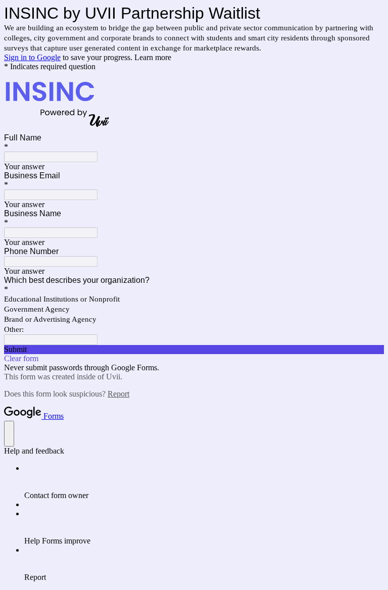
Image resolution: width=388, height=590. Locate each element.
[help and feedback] (9, 434)
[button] (194, 349)
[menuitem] (204, 482)
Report (118, 393)
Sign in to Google (32, 57)
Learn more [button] (152, 57)
